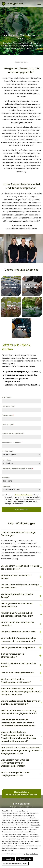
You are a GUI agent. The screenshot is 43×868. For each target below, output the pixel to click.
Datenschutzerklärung (23, 495)
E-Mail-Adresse (8, 424)
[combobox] (21, 455)
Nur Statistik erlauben (24, 859)
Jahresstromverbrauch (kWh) (13, 433)
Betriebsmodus (7, 451)
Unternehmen (7, 397)
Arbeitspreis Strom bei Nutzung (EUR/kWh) (17, 469)
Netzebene (5, 478)
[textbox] (19, 455)
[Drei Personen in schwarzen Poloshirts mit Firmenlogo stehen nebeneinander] (21, 248)
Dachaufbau (6, 460)
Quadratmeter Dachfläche (12, 442)
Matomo (35, 854)
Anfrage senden (21, 509)
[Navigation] (39, 3)
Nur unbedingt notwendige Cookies (15, 863)
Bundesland (6, 486)
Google (28, 854)
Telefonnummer (8, 415)
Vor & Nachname (8, 406)
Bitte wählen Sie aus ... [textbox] (12, 489)
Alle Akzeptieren (8, 859)
